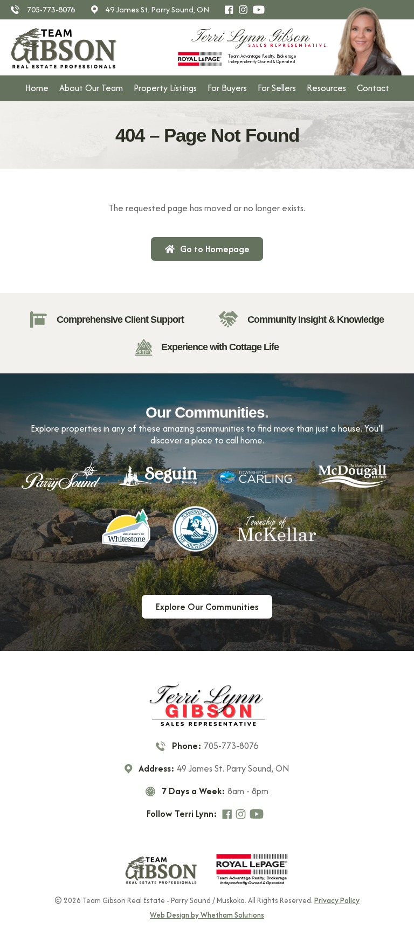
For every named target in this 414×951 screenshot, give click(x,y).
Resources (326, 88)
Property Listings (165, 88)
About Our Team (91, 88)
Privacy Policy (337, 900)
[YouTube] (261, 9)
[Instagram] (245, 9)
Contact (373, 88)
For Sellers (277, 88)
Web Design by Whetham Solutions (207, 915)
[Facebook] (231, 9)
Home (37, 88)
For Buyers (227, 88)
